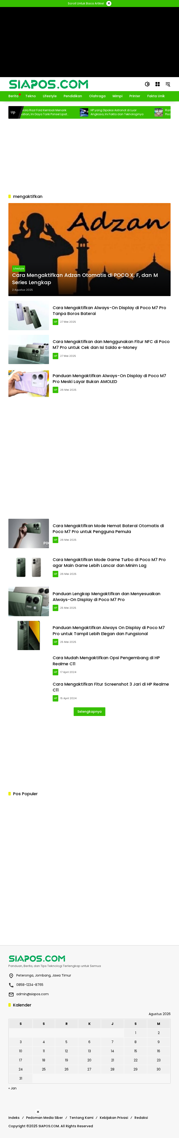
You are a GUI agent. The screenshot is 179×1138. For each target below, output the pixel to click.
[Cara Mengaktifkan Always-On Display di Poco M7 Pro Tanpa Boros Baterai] (28, 315)
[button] (147, 84)
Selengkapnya (89, 711)
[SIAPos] (48, 84)
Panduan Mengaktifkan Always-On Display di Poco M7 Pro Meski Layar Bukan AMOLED (109, 378)
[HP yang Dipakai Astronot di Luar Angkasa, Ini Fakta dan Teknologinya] (71, 112)
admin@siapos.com (32, 994)
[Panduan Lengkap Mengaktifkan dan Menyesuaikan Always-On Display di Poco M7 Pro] (28, 601)
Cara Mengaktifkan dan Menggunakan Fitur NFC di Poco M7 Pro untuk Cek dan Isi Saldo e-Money (111, 344)
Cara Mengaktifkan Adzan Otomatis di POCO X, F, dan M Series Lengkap (85, 279)
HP (55, 322)
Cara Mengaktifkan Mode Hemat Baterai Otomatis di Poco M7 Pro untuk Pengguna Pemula (108, 528)
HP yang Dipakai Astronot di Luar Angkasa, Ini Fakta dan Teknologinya (104, 112)
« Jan (12, 1088)
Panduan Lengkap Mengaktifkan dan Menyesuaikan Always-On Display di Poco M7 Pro (106, 596)
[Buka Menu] (157, 84)
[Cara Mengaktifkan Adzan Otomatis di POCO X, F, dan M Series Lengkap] (89, 249)
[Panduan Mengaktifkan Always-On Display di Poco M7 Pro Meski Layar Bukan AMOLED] (28, 383)
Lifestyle (18, 268)
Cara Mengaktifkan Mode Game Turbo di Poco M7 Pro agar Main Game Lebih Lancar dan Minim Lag (109, 562)
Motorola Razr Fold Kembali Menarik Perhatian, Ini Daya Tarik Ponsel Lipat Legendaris (29, 112)
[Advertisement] (89, 156)
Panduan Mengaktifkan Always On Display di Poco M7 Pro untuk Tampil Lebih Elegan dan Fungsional (109, 630)
